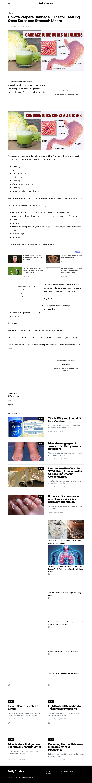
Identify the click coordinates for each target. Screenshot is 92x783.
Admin (10, 405)
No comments (24, 26)
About (48, 771)
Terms (77, 771)
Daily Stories (46, 3)
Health (12, 13)
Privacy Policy (57, 771)
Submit (48, 773)
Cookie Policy (68, 771)
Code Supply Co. (28, 777)
